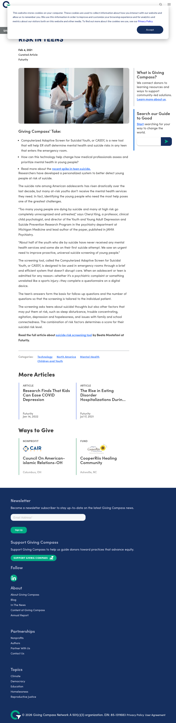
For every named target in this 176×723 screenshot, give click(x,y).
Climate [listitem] (15, 676)
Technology (45, 356)
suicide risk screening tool (74, 335)
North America (66, 356)
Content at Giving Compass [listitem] (28, 610)
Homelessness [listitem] (19, 691)
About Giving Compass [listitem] (25, 594)
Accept (150, 29)
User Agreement (155, 715)
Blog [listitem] (13, 599)
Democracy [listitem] (18, 681)
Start (140, 124)
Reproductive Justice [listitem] (23, 696)
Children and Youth (50, 361)
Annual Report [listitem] (20, 615)
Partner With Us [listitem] (20, 648)
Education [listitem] (17, 686)
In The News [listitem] (18, 605)
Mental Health (90, 356)
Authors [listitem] (15, 643)
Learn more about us (151, 99)
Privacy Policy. (145, 21)
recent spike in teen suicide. (71, 168)
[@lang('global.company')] (6, 4)
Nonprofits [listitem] (17, 638)
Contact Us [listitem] (17, 653)
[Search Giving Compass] (161, 5)
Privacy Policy (135, 715)
